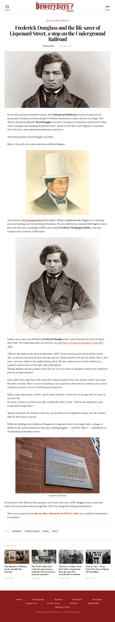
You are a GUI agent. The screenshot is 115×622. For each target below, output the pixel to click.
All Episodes (38, 599)
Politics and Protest (57, 21)
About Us (77, 599)
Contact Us (31, 603)
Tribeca (55, 531)
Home (19, 599)
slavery (45, 531)
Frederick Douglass (32, 531)
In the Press (53, 603)
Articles (59, 599)
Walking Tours (62, 607)
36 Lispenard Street (33, 220)
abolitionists (16, 531)
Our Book (97, 599)
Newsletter (93, 603)
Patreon (74, 603)
